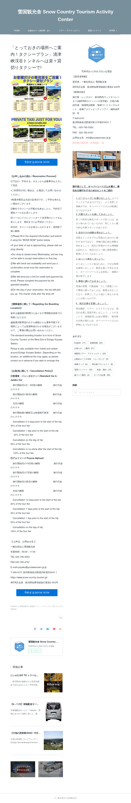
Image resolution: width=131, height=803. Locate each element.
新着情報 (96, 342)
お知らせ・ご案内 (84, 348)
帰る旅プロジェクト (102, 364)
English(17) (15, 606)
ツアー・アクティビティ (69, 30)
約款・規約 (104, 369)
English (80, 342)
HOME (17, 30)
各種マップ (81, 364)
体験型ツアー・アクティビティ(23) (42, 606)
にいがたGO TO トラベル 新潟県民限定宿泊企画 (36, 675)
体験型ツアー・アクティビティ (90, 353)
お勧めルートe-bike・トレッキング (91, 358)
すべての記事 (102, 374)
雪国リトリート (94, 30)
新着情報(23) (24, 606)
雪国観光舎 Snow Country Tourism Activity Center (65, 15)
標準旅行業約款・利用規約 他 (88, 142)
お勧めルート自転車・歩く (39, 30)
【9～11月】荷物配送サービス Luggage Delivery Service (40, 704)
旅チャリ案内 (81, 374)
